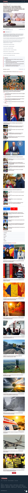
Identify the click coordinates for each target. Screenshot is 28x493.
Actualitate (8, 3)
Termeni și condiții (5, 480)
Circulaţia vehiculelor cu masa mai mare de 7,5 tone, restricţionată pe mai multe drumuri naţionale (13, 65)
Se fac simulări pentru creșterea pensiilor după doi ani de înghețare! (15, 96)
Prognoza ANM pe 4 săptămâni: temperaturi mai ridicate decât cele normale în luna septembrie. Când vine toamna (13, 394)
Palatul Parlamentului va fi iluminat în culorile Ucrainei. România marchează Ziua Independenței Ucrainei (15, 62)
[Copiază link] (19, 29)
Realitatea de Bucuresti (8, 487)
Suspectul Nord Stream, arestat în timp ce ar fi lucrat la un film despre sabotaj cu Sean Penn (16, 137)
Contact (2, 480)
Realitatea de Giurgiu (20, 487)
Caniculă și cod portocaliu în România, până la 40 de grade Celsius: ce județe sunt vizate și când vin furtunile (13, 299)
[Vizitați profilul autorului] (4, 29)
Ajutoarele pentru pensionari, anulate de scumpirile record (12, 189)
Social (4, 92)
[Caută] (22, 1)
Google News (21, 71)
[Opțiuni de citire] (26, 491)
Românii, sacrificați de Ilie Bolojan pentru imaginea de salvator (13, 156)
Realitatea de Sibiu (3, 487)
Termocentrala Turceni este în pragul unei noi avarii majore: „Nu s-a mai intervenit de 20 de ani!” (15, 203)
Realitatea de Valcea (25, 487)
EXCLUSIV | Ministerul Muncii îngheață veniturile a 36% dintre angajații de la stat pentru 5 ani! (15, 216)
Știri (6, 3)
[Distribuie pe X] (24, 29)
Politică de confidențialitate (11, 480)
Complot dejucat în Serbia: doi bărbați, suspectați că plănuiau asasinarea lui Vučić (14, 60)
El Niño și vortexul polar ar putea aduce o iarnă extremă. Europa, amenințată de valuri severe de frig (13, 413)
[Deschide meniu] (24, 1)
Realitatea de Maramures (21, 259)
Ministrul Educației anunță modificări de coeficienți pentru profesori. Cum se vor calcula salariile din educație (13, 470)
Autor (8, 28)
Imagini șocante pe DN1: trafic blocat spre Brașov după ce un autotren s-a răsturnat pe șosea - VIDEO (12, 356)
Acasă (4, 3)
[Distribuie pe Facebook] (21, 29)
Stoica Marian (23, 335)
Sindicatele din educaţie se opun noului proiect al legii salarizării (15, 63)
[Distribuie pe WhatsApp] (22, 29)
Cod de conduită (16, 480)
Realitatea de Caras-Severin (14, 487)
